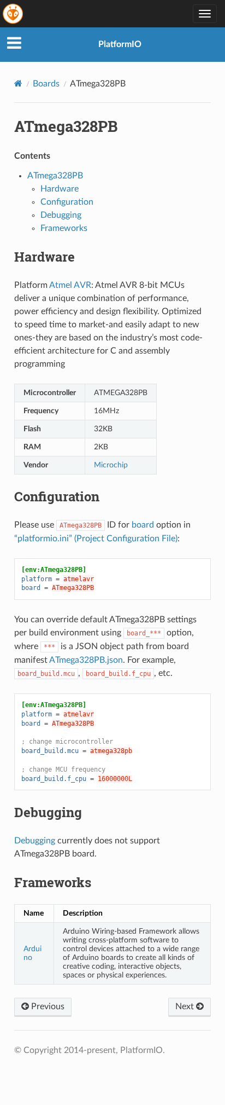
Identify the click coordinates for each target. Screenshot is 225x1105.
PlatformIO (119, 44)
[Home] (18, 83)
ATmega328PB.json (86, 660)
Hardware (59, 188)
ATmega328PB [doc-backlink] (66, 126)
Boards (46, 83)
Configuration (66, 202)
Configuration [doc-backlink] (56, 496)
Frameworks (63, 228)
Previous (46, 1006)
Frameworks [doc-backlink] (52, 882)
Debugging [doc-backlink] (48, 812)
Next (185, 1006)
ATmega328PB (55, 175)
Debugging (60, 215)
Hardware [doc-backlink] (44, 256)
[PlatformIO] (13, 13)
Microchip (111, 465)
